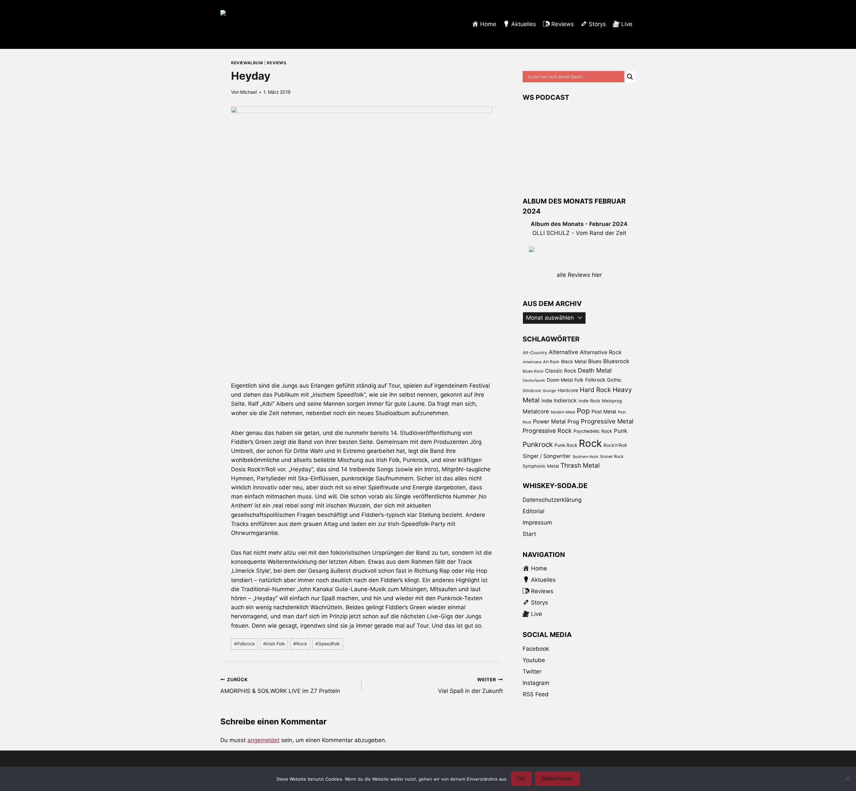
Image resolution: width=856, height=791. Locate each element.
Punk (620, 430)
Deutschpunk (534, 380)
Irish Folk (274, 643)
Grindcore (532, 390)
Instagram (536, 683)
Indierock (565, 400)
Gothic (614, 380)
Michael (248, 92)
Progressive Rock (547, 430)
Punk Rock (565, 445)
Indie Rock (589, 400)
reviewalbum (247, 62)
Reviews (276, 62)
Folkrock (244, 643)
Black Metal (573, 361)
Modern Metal (563, 412)
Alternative (563, 351)
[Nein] (847, 778)
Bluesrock (616, 361)
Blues (595, 361)
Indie (546, 400)
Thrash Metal (580, 465)
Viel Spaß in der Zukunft (470, 686)
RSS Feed (536, 694)
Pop (583, 411)
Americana (532, 362)
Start (529, 534)
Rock (300, 643)
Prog (573, 421)
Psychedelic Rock (592, 431)
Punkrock (538, 444)
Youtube (534, 660)
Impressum (537, 522)
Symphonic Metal (541, 466)
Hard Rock (595, 390)
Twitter (532, 671)
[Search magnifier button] (630, 76)
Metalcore (536, 411)
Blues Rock (533, 371)
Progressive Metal (607, 421)
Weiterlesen (557, 778)
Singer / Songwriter (547, 456)
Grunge (549, 390)
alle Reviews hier (579, 274)
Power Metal (549, 421)
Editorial (533, 511)
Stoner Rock (612, 456)
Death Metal (595, 370)
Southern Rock (585, 456)
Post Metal (604, 412)
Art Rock (551, 361)
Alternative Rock (601, 352)
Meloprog (612, 400)
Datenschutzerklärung (552, 499)
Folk (578, 380)
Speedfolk (327, 643)
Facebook (536, 648)
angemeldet (263, 740)
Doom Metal (560, 380)
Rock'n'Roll (615, 445)
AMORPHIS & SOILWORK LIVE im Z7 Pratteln (280, 686)
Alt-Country (535, 352)
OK (521, 778)
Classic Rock (560, 371)
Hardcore (568, 390)
